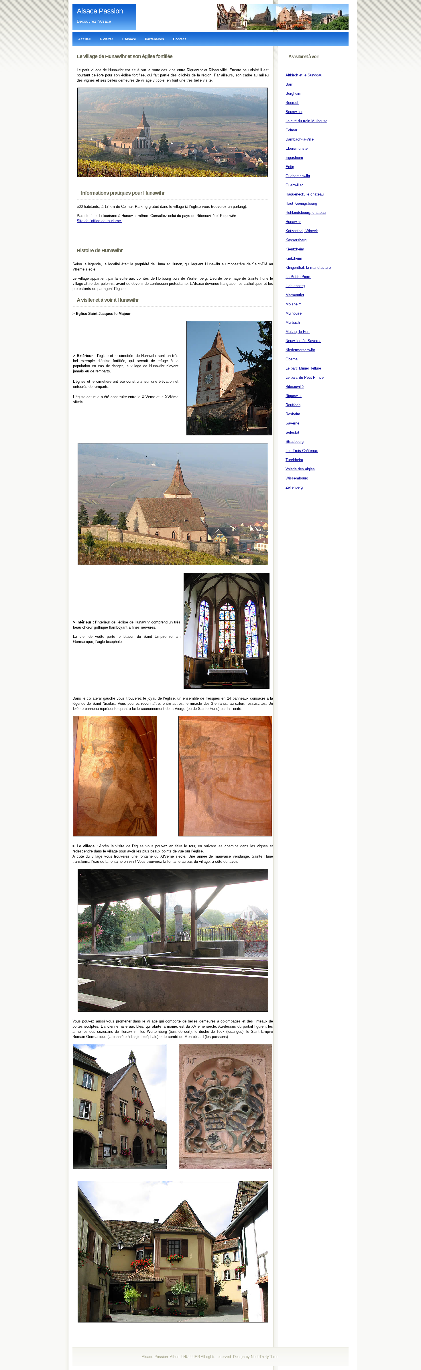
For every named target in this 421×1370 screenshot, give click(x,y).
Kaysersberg (296, 240)
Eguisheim (294, 157)
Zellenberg (294, 487)
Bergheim (293, 93)
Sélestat (292, 432)
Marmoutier (295, 295)
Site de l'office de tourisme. (99, 221)
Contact (179, 39)
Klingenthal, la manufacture (308, 267)
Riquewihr (294, 396)
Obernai (292, 359)
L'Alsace (129, 39)
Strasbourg (295, 441)
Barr (289, 84)
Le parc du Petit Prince (305, 377)
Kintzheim (294, 258)
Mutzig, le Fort (298, 331)
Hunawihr (293, 222)
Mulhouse (294, 313)
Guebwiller (294, 185)
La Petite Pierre (298, 277)
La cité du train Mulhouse (306, 121)
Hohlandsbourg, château (306, 212)
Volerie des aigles (300, 469)
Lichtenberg (295, 286)
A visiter (106, 39)
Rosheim (293, 414)
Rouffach (293, 405)
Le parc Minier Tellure (303, 368)
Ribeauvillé (295, 386)
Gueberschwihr (298, 176)
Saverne (292, 423)
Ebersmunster (297, 148)
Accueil (84, 39)
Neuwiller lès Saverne (303, 341)
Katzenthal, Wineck (302, 231)
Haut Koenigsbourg (301, 203)
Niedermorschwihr (300, 350)
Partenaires (154, 39)
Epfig (290, 167)
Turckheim (294, 460)
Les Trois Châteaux (302, 451)
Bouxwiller (294, 112)
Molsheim (294, 304)
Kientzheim (295, 249)
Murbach (293, 322)
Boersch (292, 102)
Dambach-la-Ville (300, 139)
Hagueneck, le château (305, 194)
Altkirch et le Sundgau (304, 75)
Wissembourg (297, 478)
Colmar (291, 130)
